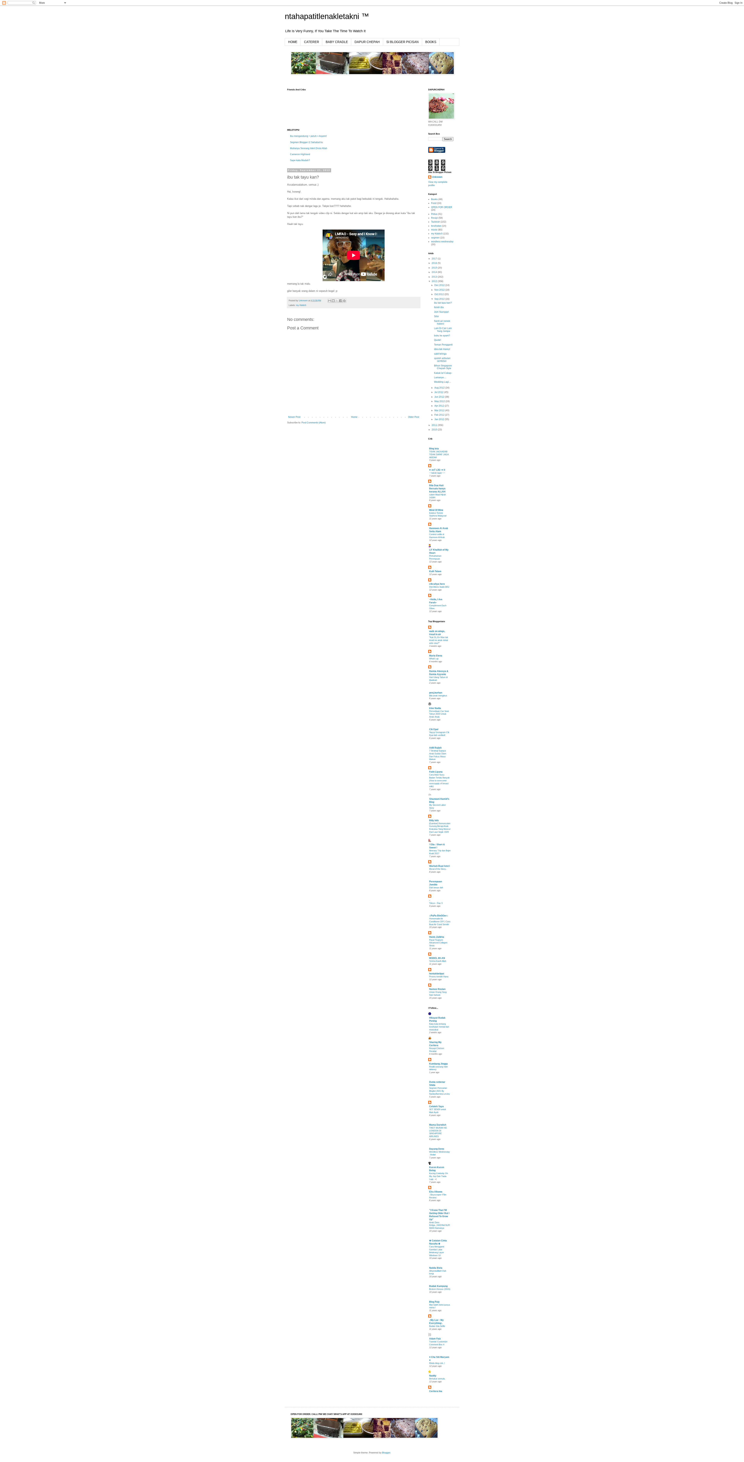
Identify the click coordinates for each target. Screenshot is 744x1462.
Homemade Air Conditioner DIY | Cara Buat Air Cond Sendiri (439, 921)
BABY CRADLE (337, 42)
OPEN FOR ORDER (441, 207)
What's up (433, 658)
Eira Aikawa (435, 1191)
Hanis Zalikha (436, 937)
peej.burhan (435, 692)
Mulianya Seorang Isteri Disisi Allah (308, 148)
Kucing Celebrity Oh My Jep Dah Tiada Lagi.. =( (438, 1176)
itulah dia (439, 307)
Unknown (437, 177)
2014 (435, 272)
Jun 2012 (439, 397)
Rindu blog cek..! (437, 1363)
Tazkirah (435, 221)
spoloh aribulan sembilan (442, 359)
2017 (435, 258)
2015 (435, 267)
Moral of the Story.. (438, 869)
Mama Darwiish (437, 1124)
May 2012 (439, 401)
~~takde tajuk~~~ (437, 473)
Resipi (434, 218)
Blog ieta (434, 448)
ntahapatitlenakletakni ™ (327, 16)
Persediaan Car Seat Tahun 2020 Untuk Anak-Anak (439, 714)
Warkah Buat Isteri (439, 866)
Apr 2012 (439, 405)
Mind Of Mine (436, 510)
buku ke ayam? (442, 335)
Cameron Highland (300, 154)
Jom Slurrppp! (441, 312)
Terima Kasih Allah (437, 961)
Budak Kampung (438, 1286)
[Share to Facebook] (341, 301)
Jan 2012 (439, 419)
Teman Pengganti (443, 344)
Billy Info (434, 820)
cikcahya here (437, 584)
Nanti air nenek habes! (442, 322)
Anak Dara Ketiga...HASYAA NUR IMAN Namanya (439, 1225)
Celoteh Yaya (436, 1106)
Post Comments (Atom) (313, 422)
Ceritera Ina (435, 1391)
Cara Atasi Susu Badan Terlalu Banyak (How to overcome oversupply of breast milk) (439, 780)
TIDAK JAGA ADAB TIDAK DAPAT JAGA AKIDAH (439, 454)
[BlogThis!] (333, 301)
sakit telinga (440, 353)
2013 (435, 276)
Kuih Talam (435, 571)
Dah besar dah (436, 887)
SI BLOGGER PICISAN (402, 42)
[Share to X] (337, 301)
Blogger (386, 1452)
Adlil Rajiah (435, 747)
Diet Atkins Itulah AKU (439, 587)
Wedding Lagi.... (442, 382)
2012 (435, 281)
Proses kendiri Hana (438, 976)
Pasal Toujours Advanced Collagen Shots (438, 943)
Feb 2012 (439, 415)
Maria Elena (435, 655)
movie (434, 229)
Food (434, 203)
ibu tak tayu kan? (443, 302)
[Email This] (330, 301)
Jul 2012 (439, 392)
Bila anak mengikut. (438, 695)
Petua (434, 214)
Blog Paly (434, 1302)
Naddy (432, 1375)
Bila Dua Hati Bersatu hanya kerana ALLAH (437, 488)
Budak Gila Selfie (437, 1326)
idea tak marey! (442, 349)
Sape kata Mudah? (300, 160)
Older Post (413, 417)
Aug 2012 (439, 387)
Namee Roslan (437, 989)
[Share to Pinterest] (344, 301)
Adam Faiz (435, 1338)
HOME (292, 42)
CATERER (311, 42)
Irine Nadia (435, 708)
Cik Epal (433, 729)
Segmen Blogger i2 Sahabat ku (306, 142)
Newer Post (294, 417)
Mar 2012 (439, 410)
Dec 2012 (439, 285)
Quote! (437, 340)
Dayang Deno (436, 1149)
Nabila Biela (435, 1268)
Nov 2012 (439, 289)
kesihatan (436, 226)
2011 (435, 425)
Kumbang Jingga (438, 1063)
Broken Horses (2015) (439, 1289)
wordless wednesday (442, 241)
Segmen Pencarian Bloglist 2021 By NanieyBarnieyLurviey (439, 1091)
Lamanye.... (440, 377)
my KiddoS (301, 305)
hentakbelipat (436, 973)
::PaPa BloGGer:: (438, 915)
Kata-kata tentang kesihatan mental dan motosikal (439, 1027)
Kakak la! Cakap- (443, 373)
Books (434, 199)
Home (354, 417)
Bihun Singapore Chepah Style (443, 367)
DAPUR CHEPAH (367, 42)
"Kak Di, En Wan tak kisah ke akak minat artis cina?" (438, 640)
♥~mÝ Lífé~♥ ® (437, 470)
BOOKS (430, 42)
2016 (435, 263)
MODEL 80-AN (437, 958)
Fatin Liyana (436, 771)
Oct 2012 (439, 294)
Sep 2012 (439, 299)
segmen (435, 237)
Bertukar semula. (437, 1378)
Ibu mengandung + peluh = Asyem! (308, 136)
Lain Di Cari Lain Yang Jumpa (443, 329)
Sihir (436, 316)
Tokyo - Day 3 (436, 903)
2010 (435, 429)
